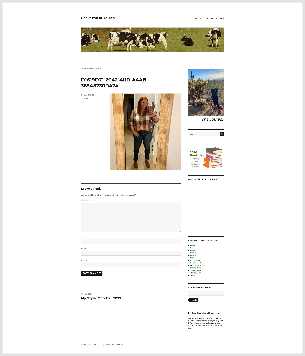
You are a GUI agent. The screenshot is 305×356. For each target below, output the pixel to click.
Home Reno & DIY (197, 263)
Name (84, 237)
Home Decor (195, 260)
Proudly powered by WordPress (110, 345)
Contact (220, 18)
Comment (86, 201)
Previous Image (87, 69)
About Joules (206, 18)
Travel (192, 275)
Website (85, 260)
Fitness (193, 255)
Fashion (193, 253)
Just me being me (197, 265)
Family (193, 250)
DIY (191, 248)
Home (194, 18)
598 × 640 (84, 98)
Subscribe (193, 300)
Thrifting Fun (195, 273)
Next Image (100, 69)
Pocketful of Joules (98, 18)
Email (84, 248)
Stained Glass (195, 270)
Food (192, 258)
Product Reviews (196, 268)
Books (192, 245)
